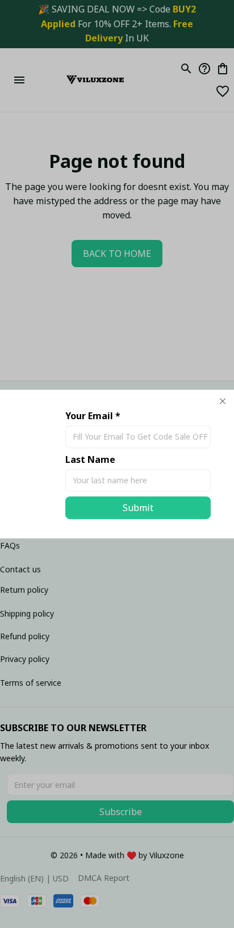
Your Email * (92, 416)
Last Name (90, 459)
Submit (138, 507)
